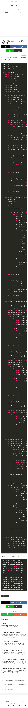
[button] (18, 50)
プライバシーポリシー (21, 701)
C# (11, 595)
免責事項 (7, 701)
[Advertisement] (14, 27)
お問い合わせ (14, 703)
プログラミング (6, 595)
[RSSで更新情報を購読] (20, 614)
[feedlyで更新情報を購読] (7, 614)
